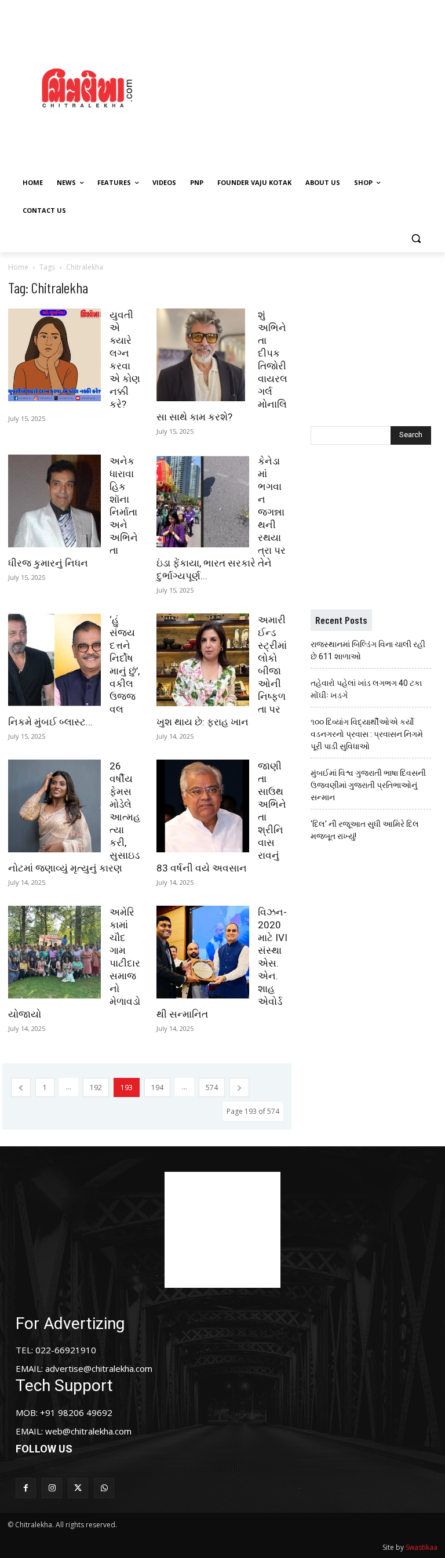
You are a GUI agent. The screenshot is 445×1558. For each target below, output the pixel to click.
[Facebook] (26, 1488)
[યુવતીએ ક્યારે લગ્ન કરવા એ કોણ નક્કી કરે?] (54, 354)
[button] (415, 238)
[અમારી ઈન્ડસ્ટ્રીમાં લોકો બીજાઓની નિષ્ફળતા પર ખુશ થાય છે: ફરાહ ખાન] (202, 659)
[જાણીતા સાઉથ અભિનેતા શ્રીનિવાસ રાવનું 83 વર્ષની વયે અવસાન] (202, 806)
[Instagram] (52, 1488)
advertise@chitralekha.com (98, 1368)
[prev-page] (21, 1087)
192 (96, 1087)
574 (212, 1087)
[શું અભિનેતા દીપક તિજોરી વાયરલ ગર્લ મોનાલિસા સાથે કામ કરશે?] (202, 354)
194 (157, 1087)
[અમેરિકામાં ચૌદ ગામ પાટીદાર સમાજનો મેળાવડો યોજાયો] (54, 952)
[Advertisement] (310, 86)
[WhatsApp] (104, 1488)
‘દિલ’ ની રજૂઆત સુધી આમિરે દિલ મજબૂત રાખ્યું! (365, 830)
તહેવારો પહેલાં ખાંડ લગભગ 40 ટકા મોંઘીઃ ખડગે (366, 689)
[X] (78, 1488)
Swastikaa (421, 1547)
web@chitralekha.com (88, 1431)
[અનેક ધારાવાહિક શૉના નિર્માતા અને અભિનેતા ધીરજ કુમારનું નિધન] (54, 501)
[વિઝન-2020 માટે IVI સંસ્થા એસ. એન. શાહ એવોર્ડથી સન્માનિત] (202, 952)
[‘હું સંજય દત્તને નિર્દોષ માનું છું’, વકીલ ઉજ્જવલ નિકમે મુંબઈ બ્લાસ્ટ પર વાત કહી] (54, 659)
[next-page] (239, 1087)
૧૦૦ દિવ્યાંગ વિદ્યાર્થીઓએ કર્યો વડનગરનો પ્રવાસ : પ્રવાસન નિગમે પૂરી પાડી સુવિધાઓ (367, 734)
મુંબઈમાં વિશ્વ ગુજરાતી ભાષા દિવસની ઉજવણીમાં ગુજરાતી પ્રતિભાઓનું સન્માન (368, 785)
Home (18, 267)
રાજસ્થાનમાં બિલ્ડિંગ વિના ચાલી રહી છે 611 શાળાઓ (368, 650)
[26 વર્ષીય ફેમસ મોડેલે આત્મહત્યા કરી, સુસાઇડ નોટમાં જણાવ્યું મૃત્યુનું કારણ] (54, 806)
